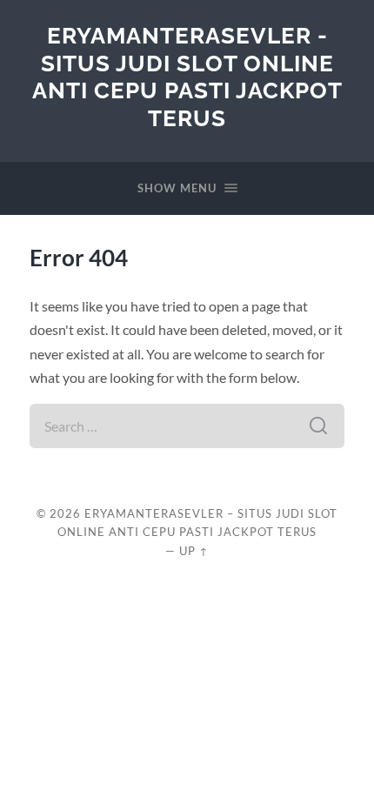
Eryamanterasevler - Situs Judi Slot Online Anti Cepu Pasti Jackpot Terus (187, 76)
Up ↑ (194, 551)
